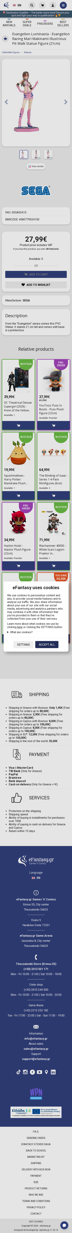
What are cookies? (21, 632)
